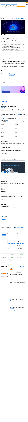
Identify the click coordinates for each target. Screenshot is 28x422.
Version (1, 188)
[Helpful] (4, 155)
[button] (13, 27)
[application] (12, 254)
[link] (22, 4)
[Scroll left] (1, 15)
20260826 (10, 80)
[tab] (4, 118)
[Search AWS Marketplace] (27, 2)
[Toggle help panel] (27, 4)
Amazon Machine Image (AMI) (12, 77)
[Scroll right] (24, 15)
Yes (9, 84)
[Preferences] (24, 122)
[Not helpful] (5, 155)
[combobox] (13, 2)
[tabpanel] (13, 129)
